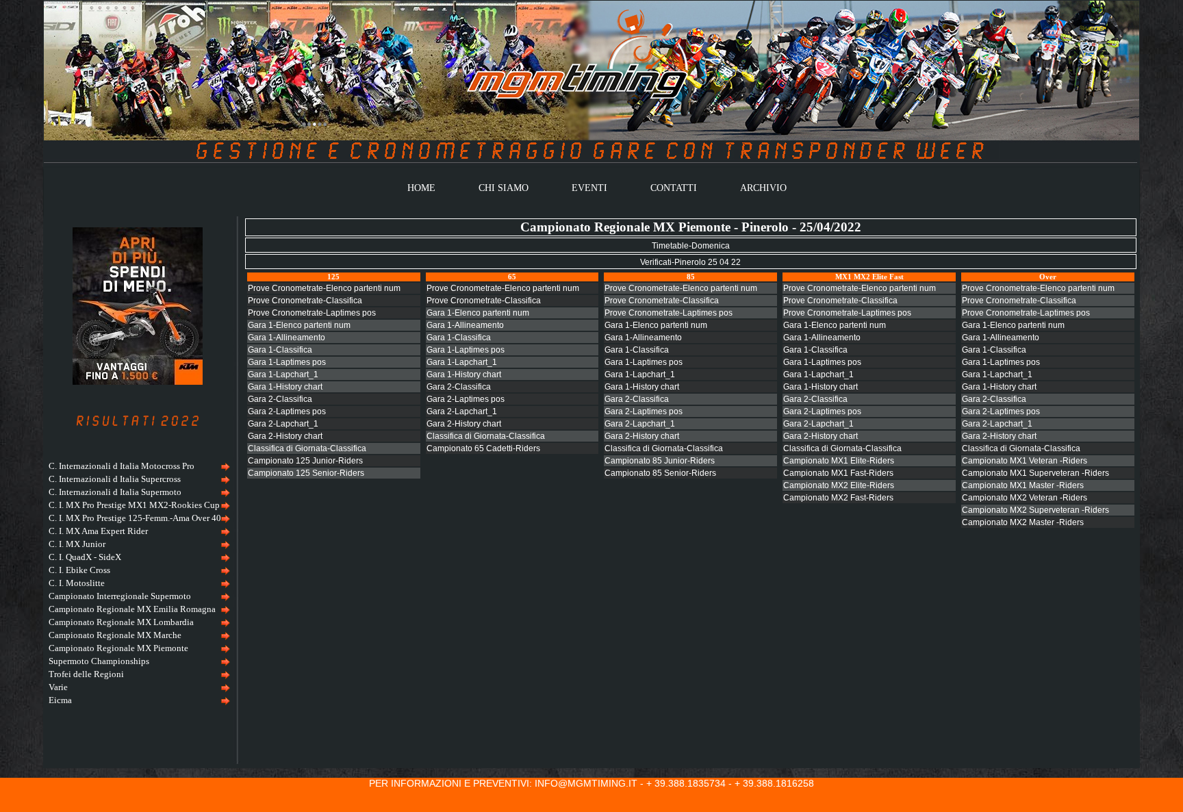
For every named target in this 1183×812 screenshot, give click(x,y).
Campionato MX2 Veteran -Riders (1024, 498)
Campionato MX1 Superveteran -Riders (1035, 473)
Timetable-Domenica (691, 246)
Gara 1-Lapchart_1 (283, 374)
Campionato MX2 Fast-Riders (838, 498)
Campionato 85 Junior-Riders (660, 461)
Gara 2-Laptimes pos (287, 411)
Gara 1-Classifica (280, 350)
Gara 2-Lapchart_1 (283, 424)
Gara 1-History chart (285, 387)
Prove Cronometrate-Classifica (305, 300)
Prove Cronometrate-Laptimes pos (312, 313)
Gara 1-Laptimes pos (287, 362)
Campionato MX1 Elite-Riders (838, 461)
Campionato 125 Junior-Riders (305, 461)
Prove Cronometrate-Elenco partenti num (324, 288)
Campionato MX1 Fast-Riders (838, 473)
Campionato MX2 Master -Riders (1023, 522)
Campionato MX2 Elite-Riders (838, 485)
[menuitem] (137, 466)
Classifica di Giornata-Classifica (307, 448)
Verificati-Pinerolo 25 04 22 (690, 262)
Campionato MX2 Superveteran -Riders (1035, 510)
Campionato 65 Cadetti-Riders (483, 448)
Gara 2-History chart (285, 436)
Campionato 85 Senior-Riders (660, 473)
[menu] (137, 584)
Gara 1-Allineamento (286, 337)
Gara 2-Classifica (280, 399)
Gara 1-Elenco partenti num (299, 325)
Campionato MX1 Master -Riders (1023, 485)
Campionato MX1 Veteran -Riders (1024, 461)
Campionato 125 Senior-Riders (306, 473)
